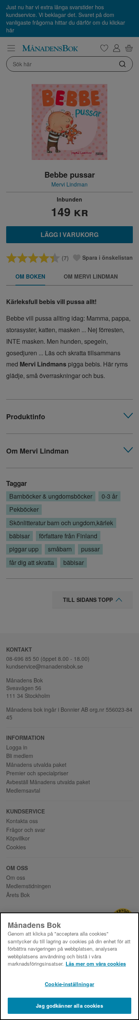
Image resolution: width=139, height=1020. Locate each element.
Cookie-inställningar (69, 984)
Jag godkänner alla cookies (69, 1005)
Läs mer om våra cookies (96, 963)
